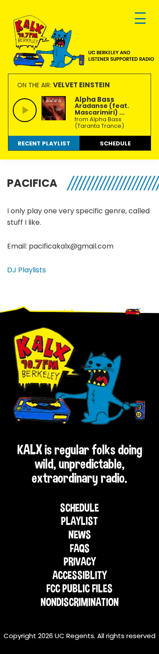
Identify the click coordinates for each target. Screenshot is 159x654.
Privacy (80, 561)
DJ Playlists (26, 270)
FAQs (80, 548)
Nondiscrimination (80, 602)
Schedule (79, 507)
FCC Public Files (79, 588)
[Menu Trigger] (140, 19)
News (79, 534)
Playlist (79, 521)
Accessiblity (80, 575)
